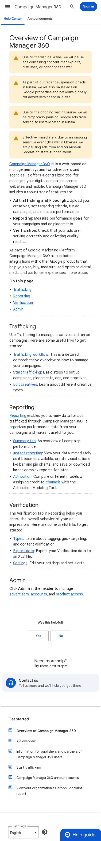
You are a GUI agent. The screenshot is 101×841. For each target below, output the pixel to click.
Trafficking (22, 289)
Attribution (22, 476)
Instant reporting (27, 453)
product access (69, 594)
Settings (20, 563)
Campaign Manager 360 (29, 164)
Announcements (40, 19)
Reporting (21, 296)
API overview (25, 741)
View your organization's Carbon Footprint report (49, 791)
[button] (7, 6)
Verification (23, 302)
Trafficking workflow (30, 354)
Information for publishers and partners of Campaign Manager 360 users (49, 754)
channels (53, 482)
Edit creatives (25, 384)
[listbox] (23, 832)
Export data (23, 551)
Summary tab (24, 441)
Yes (38, 636)
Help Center (13, 19)
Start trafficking (27, 372)
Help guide (84, 835)
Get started (18, 719)
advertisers (19, 594)
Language (19, 826)
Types (18, 538)
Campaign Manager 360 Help (40, 6)
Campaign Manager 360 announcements (47, 778)
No (61, 636)
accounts (39, 594)
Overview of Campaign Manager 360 (46, 731)
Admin (18, 309)
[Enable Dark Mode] (44, 831)
